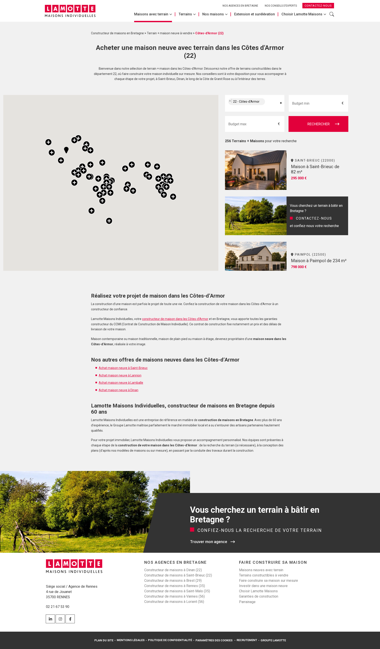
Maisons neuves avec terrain (261, 570)
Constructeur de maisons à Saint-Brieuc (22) (178, 575)
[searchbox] (270, 103)
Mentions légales (130, 640)
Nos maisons (213, 14)
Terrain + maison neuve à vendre (169, 33)
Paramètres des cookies (213, 640)
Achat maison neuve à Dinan (118, 390)
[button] (48, 141)
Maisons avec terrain (151, 14)
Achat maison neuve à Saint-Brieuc (123, 368)
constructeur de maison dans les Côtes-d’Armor (175, 319)
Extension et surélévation (254, 14)
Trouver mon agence (208, 541)
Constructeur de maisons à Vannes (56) (174, 596)
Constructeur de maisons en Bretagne (117, 33)
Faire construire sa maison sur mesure (268, 580)
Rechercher (331, 16)
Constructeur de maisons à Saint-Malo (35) (177, 591)
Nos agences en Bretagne (240, 5)
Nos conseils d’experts (281, 5)
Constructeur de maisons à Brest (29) (173, 580)
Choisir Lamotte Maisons (301, 14)
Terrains (185, 14)
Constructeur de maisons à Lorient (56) (174, 602)
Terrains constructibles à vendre (263, 575)
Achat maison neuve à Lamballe (121, 382)
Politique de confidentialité (170, 640)
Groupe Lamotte (273, 640)
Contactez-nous (318, 5)
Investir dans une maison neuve (263, 586)
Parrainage (247, 602)
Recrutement (247, 640)
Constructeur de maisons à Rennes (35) (174, 586)
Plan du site (103, 640)
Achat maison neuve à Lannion (120, 375)
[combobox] (254, 103)
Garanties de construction (258, 596)
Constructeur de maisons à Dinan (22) (173, 570)
